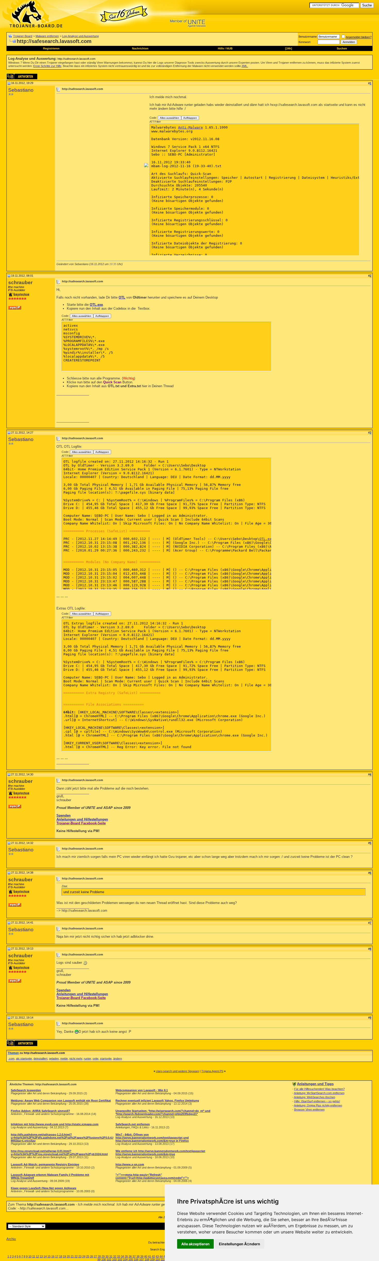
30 (107, 1256)
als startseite (24, 1058)
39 (141, 1256)
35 (126, 1256)
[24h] (288, 48)
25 (87, 1256)
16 (52, 1256)
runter (87, 1058)
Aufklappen (190, 117)
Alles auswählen (169, 117)
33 (118, 1256)
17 (56, 1256)
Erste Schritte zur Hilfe (47, 65)
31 (110, 1256)
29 (103, 1256)
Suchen (342, 48)
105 (130, 1259)
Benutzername (308, 36)
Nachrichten (140, 48)
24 (83, 1256)
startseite (106, 1058)
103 (120, 1259)
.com (11, 1058)
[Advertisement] (99, 131)
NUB (229, 48)
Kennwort (304, 42)
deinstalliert (40, 1058)
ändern (117, 1058)
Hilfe (221, 48)
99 (99, 1259)
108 (147, 1259)
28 (99, 1256)
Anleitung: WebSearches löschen (314, 1097)
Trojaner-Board (22, 36)
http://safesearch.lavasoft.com (76, 58)
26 (91, 1256)
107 (141, 1259)
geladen (54, 1058)
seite (95, 1058)
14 (45, 1256)
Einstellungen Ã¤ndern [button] (239, 1244)
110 (157, 1259)
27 (95, 1256)
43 (157, 1256)
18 (60, 1256)
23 (79, 1256)
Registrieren (51, 48)
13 (41, 1256)
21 (72, 1256)
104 (125, 1259)
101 (109, 1259)
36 (130, 1256)
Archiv (11, 1239)
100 (103, 1259)
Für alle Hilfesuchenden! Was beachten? (319, 1088)
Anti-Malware (190, 127)
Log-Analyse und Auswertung (80, 36)
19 (64, 1256)
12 (37, 1256)
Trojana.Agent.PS (212, 1071)
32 (114, 1256)
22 (76, 1256)
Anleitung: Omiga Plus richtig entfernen (318, 1105)
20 (68, 1256)
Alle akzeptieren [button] (195, 1244)
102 (114, 1259)
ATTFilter (155, 121)
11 (33, 1256)
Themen (13, 1052)
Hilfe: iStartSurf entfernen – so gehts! (317, 1101)
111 (163, 1259)
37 (134, 1256)
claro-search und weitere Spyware (177, 1071)
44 (161, 1256)
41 (149, 1256)
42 (153, 1256)
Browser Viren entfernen (309, 1109)
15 (49, 1256)
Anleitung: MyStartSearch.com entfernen (319, 1093)
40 (145, 1256)
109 (152, 1259)
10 (29, 1256)
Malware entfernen (47, 36)
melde (64, 1058)
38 (137, 1256)
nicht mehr (75, 1058)
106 (136, 1259)
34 (122, 1256)
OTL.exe (96, 305)
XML (244, 65)
